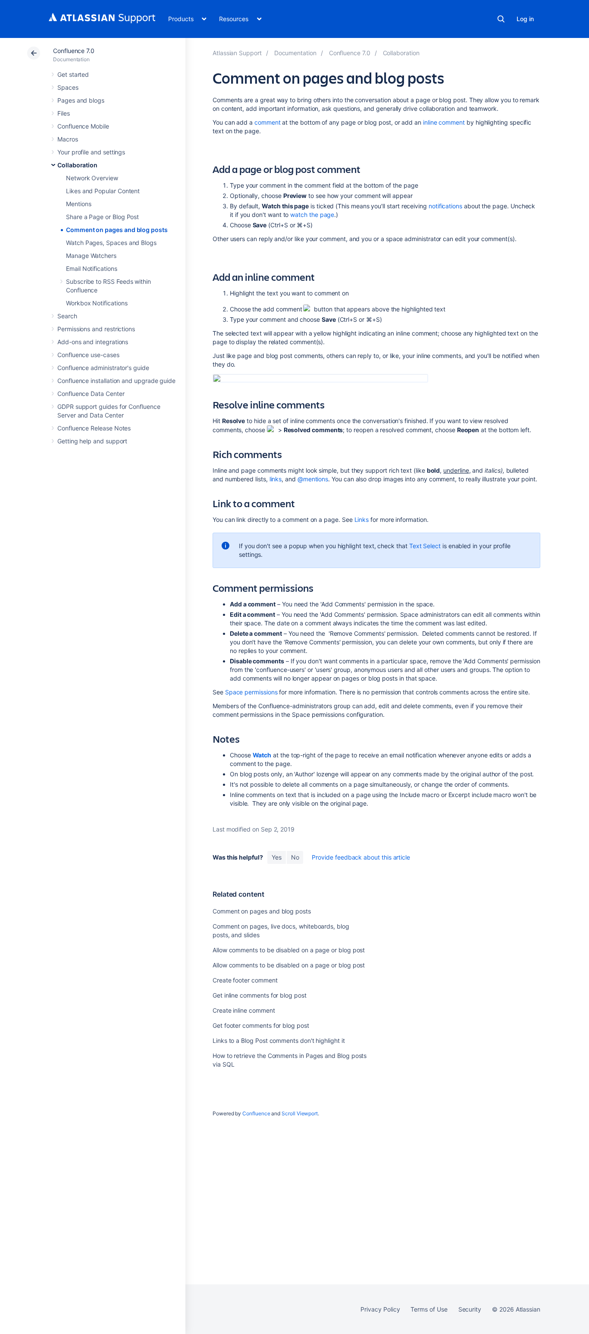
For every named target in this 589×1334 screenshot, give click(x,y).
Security (469, 1309)
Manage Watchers (91, 255)
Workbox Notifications (97, 303)
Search (501, 19)
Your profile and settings (91, 152)
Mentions (78, 203)
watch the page (312, 214)
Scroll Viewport (300, 1113)
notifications (445, 206)
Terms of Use (428, 1309)
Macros (67, 139)
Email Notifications (91, 268)
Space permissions (251, 692)
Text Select (425, 545)
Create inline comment (244, 1010)
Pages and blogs (80, 100)
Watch (262, 755)
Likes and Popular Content (103, 191)
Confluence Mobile (83, 126)
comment (267, 122)
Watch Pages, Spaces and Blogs (111, 242)
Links (361, 519)
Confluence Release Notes (94, 428)
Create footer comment (245, 980)
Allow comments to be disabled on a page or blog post (289, 950)
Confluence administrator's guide (103, 367)
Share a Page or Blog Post (102, 216)
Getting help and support (92, 441)
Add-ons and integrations (92, 341)
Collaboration (77, 165)
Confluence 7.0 (73, 50)
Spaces (67, 87)
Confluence (256, 1113)
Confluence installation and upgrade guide (116, 380)
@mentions (313, 479)
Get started (73, 74)
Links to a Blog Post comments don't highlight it (279, 1040)
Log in (525, 18)
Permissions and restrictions (96, 329)
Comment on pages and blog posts (117, 229)
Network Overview (92, 178)
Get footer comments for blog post (261, 1025)
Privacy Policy (380, 1309)
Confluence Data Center (90, 393)
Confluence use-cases (88, 354)
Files (63, 113)
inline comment (444, 122)
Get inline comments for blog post (260, 995)
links (275, 479)
